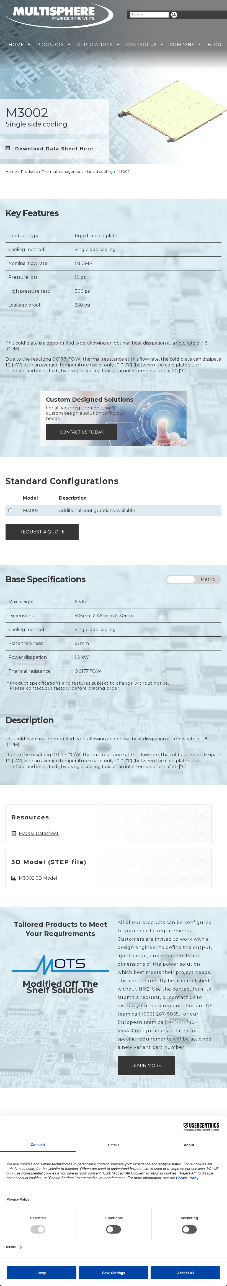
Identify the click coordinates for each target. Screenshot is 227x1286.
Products (50, 44)
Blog (214, 44)
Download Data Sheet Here (54, 148)
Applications (95, 44)
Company (182, 44)
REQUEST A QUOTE (42, 532)
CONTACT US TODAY (82, 432)
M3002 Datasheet (39, 833)
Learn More (146, 1065)
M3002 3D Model (38, 878)
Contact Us (141, 44)
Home (16, 44)
